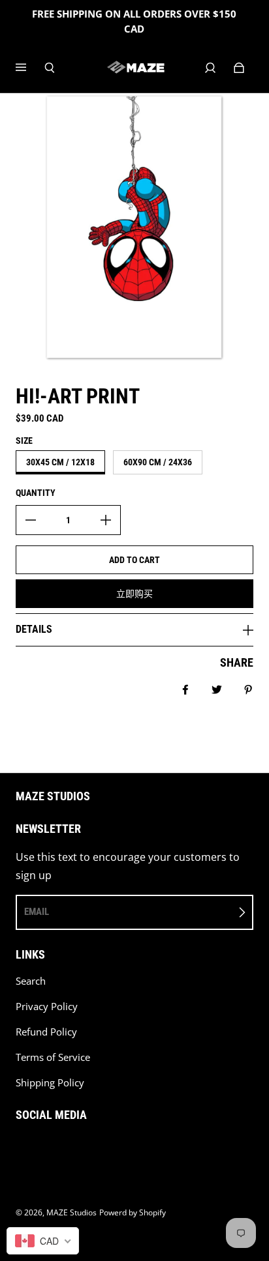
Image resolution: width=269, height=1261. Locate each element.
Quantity (35, 492)
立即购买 (134, 593)
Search (31, 981)
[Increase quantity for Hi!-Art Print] (105, 520)
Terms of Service (53, 1057)
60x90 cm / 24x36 (157, 462)
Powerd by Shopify (132, 1212)
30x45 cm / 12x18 (60, 462)
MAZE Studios (71, 1212)
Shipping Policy (50, 1083)
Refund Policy (46, 1032)
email (36, 912)
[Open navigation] (30, 67)
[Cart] (239, 67)
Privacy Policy (47, 1006)
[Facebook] (19, 1148)
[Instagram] (48, 1148)
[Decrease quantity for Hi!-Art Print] (30, 520)
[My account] (210, 67)
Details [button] (34, 629)
